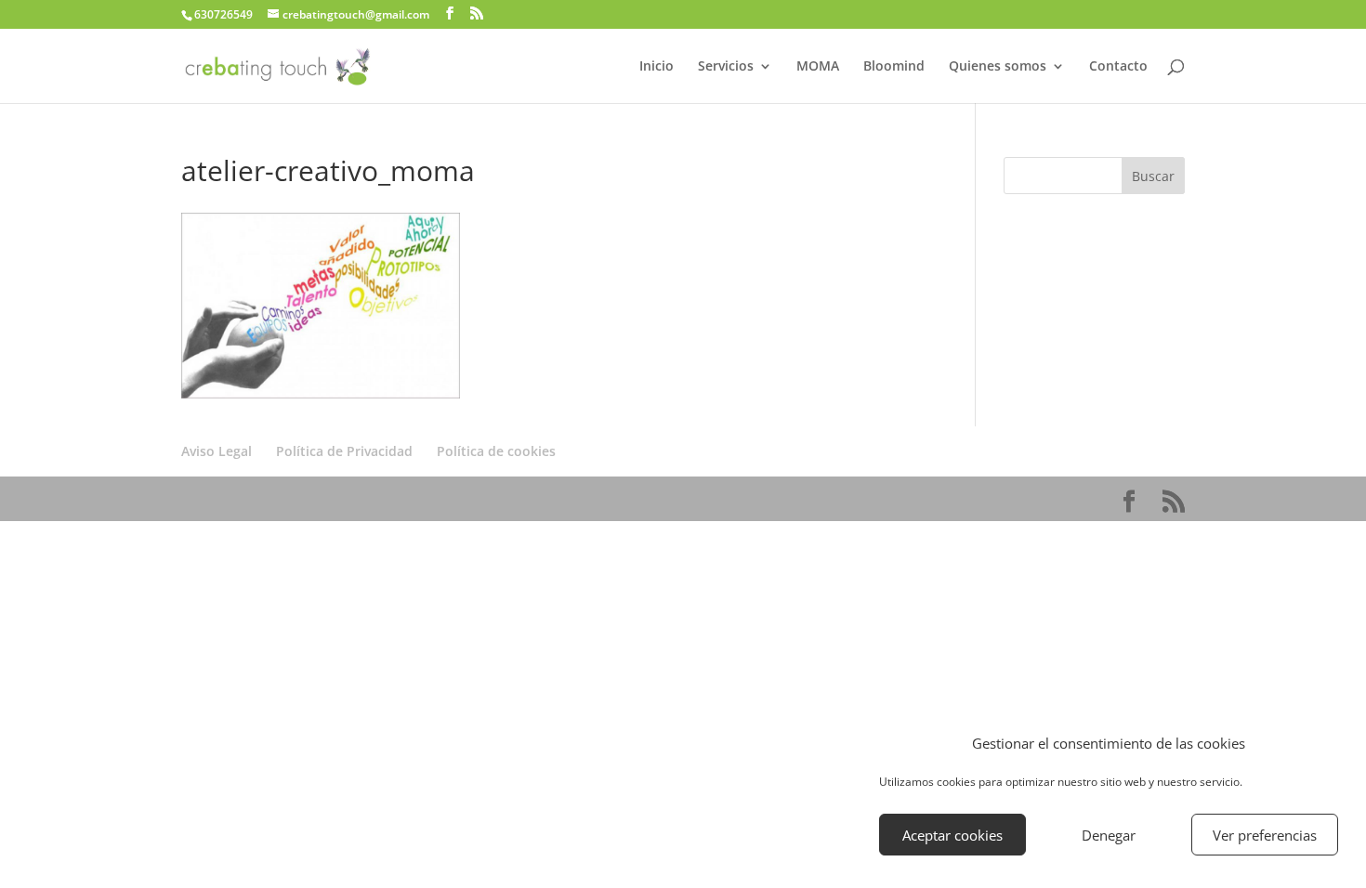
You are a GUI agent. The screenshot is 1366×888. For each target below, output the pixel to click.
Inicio (656, 66)
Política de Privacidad (344, 451)
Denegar (1109, 835)
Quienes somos (997, 66)
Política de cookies (496, 451)
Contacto (1118, 66)
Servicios (726, 66)
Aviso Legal (216, 451)
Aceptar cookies (952, 835)
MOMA (817, 66)
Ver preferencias (1265, 835)
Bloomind (894, 66)
